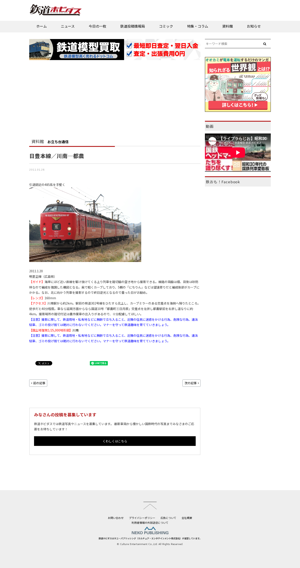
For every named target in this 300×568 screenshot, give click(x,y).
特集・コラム (197, 26)
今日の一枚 (97, 26)
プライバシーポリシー (142, 518)
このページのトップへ (150, 505)
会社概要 (187, 518)
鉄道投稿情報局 (132, 26)
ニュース (68, 26)
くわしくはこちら (115, 441)
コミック (166, 26)
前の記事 (39, 383)
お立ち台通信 (58, 141)
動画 (210, 126)
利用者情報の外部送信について (150, 522)
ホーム (41, 26)
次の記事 (190, 383)
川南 (75, 330)
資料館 (227, 26)
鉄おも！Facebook (223, 181)
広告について (168, 518)
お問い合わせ (116, 518)
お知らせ (254, 26)
